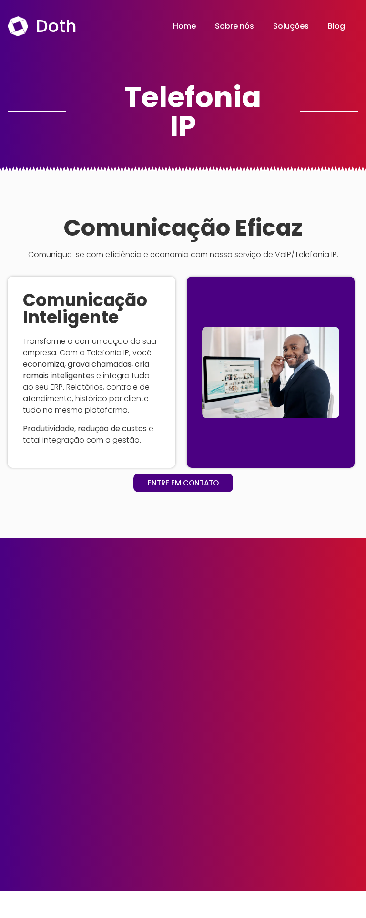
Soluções (291, 26)
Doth (56, 26)
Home (184, 26)
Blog (336, 26)
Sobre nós (234, 26)
